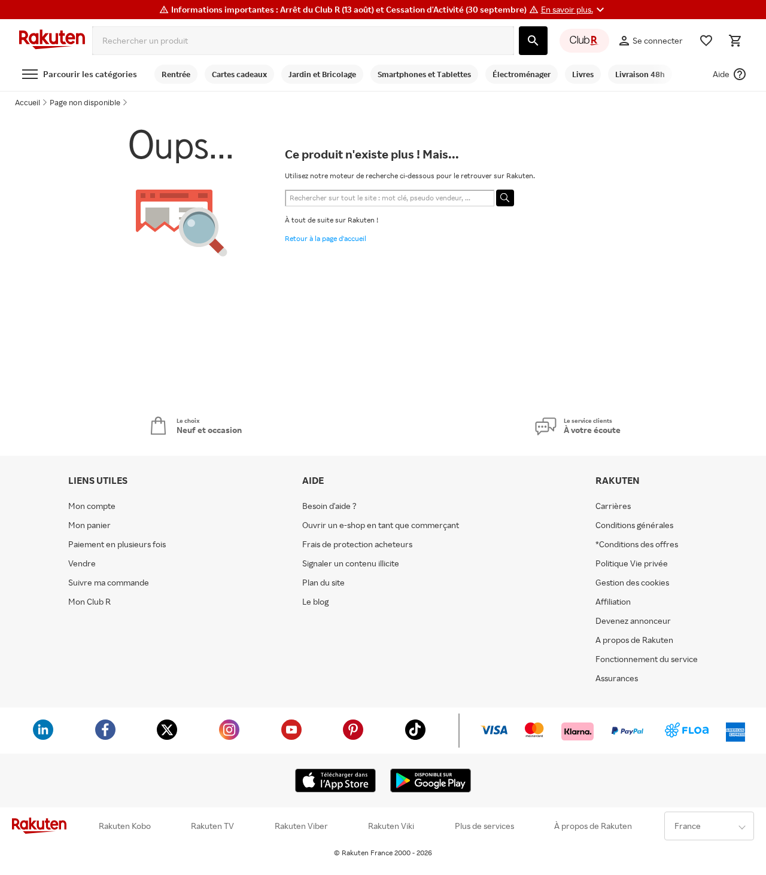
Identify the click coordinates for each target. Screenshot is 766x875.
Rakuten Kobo (125, 826)
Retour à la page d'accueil (325, 238)
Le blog (315, 601)
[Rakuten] (52, 40)
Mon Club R (89, 601)
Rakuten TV (212, 826)
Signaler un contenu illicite (350, 563)
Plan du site (323, 582)
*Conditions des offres (636, 544)
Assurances (616, 678)
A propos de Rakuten (634, 640)
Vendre (82, 563)
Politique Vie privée (631, 563)
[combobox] (303, 40)
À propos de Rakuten (593, 826)
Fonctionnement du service (646, 659)
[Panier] (735, 41)
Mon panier (89, 525)
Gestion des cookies (632, 582)
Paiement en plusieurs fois (117, 544)
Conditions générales (634, 525)
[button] (574, 9)
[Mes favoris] (706, 41)
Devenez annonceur (633, 621)
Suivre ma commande (108, 582)
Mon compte (91, 506)
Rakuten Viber (301, 826)
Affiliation (613, 601)
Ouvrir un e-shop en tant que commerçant (380, 525)
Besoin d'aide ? (329, 506)
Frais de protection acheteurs (357, 544)
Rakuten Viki (391, 826)
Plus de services (484, 826)
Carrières (613, 506)
